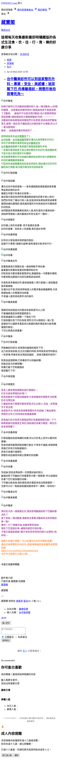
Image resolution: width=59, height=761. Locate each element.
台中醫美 (5, 146)
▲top (3, 617)
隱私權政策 (50, 718)
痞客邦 (19, 601)
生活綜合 (24, 54)
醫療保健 (23, 609)
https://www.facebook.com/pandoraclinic (19, 550)
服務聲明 (30, 721)
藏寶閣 (8, 22)
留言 (25, 601)
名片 (9, 67)
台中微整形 (20, 136)
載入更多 (6, 623)
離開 (16, 755)
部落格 (10, 63)
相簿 (9, 60)
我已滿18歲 (7, 755)
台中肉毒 (5, 139)
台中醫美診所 (33, 143)
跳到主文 (5, 30)
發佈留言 (6, 640)
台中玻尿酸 (18, 139)
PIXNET (13, 718)
